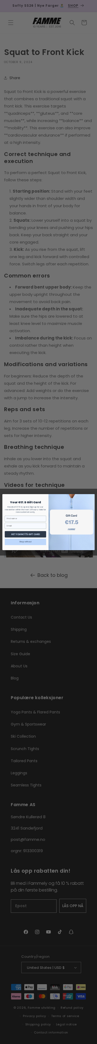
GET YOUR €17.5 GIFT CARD (25, 534)
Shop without (25, 541)
